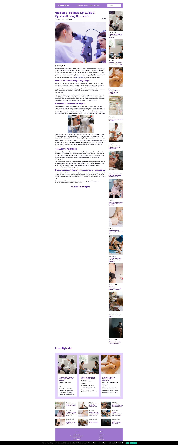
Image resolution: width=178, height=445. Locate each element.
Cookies (91, 5)
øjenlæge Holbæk (79, 77)
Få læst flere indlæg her (80, 187)
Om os (86, 5)
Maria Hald (90, 380)
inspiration (103, 18)
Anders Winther (114, 382)
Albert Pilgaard (68, 19)
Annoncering (80, 5)
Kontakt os (96, 5)
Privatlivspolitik (133, 442)
